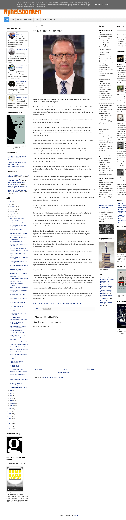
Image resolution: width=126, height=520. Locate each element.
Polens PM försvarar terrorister (17, 162)
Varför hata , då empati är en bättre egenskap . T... (16, 179)
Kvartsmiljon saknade (105, 105)
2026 (10, 201)
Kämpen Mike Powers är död (18, 387)
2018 (10, 424)
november (13, 209)
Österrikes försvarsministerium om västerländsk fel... (18, 234)
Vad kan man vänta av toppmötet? (16, 284)
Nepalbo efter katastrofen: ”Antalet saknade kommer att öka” (106, 303)
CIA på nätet (13, 339)
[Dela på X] (47, 309)
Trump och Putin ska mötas (18, 352)
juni (11, 393)
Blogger (76, 515)
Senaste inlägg (37, 369)
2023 (10, 411)
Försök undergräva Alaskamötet (19, 342)
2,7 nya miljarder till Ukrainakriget (15, 365)
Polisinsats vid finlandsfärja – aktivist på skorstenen (106, 286)
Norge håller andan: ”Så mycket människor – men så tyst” (106, 297)
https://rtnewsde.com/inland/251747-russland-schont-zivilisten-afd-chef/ (57, 303)
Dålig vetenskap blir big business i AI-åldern (16, 270)
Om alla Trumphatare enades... (19, 354)
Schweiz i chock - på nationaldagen (16, 384)
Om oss (44, 19)
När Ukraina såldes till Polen (16, 166)
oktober (12, 211)
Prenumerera (28, 19)
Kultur (12, 19)
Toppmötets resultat (15, 281)
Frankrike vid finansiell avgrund (19, 222)
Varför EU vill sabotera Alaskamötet (16, 322)
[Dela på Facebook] (49, 309)
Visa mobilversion (63, 372)
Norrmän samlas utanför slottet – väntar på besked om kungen (107, 280)
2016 (10, 429)
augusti (12, 216)
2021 (10, 416)
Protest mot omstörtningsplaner (19, 344)
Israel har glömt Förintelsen (18, 333)
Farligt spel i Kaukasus (16, 306)
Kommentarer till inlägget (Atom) (53, 377)
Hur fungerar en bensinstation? (19, 371)
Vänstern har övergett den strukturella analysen (17, 336)
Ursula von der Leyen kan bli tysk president (18, 253)
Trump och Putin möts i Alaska (18, 347)
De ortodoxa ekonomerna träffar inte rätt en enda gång (17, 157)
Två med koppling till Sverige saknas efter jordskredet (106, 291)
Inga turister (13, 377)
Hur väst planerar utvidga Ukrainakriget (17, 219)
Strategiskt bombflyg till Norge (18, 319)
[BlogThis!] (45, 309)
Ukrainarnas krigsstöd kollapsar (19, 349)
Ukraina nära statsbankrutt (17, 374)
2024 (10, 409)
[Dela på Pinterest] (50, 309)
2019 (10, 421)
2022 (10, 414)
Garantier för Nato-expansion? (18, 273)
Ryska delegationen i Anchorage (19, 287)
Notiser (37, 19)
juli (11, 390)
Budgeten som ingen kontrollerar (16, 230)
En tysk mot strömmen (16, 369)
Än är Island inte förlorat (15, 160)
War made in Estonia (14, 164)
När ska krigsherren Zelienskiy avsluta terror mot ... (17, 183)
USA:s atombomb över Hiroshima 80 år (16, 361)
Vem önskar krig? (15, 317)
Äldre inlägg (90, 369)
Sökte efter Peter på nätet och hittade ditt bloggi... (17, 190)
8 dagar (19, 19)
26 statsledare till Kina (16, 241)
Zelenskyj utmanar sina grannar (19, 250)
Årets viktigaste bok (21, 81)
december (13, 206)
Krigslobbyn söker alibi (16, 276)
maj (11, 395)
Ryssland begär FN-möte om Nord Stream (18, 262)
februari (12, 403)
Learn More (98, 5)
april (11, 398)
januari (12, 405)
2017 (10, 426)
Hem (6, 19)
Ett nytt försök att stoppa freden (19, 278)
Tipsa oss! (52, 19)
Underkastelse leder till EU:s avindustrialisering (18, 327)
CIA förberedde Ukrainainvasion (19, 248)
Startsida (64, 369)
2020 (10, 419)
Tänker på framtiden (16, 330)
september (13, 214)
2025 (10, 204)
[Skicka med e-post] (43, 309)
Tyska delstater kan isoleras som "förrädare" (21, 67)
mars (11, 400)
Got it (107, 5)
